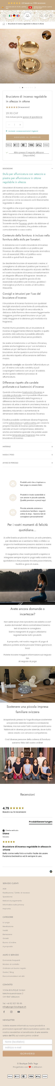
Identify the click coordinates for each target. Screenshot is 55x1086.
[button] (27, 107)
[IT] (11, 15)
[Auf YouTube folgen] (18, 1011)
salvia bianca (15, 423)
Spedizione (7, 896)
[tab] (40, 822)
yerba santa (30, 423)
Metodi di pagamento (12, 900)
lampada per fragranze (23, 435)
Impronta (7, 908)
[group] (27, 808)
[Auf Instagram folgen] (11, 1011)
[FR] (18, 15)
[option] (14, 15)
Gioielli (6, 938)
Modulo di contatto (11, 964)
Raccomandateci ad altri (14, 976)
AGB (4, 888)
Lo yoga (6, 922)
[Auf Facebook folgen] (4, 1011)
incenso (23, 223)
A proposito (8, 946)
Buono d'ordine (9, 942)
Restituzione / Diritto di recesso (16, 892)
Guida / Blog (8, 972)
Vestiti (5, 930)
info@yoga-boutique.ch (14, 1006)
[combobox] (11, 15)
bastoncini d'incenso (32, 392)
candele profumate (12, 395)
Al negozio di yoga (28, 661)
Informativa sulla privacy (13, 904)
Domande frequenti (11, 960)
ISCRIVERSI (27, 1054)
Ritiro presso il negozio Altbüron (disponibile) (29, 154)
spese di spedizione (32, 117)
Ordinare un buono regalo (14, 968)
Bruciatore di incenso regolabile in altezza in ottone (26, 24)
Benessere (7, 934)
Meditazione (8, 926)
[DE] (14, 15)
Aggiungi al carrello (27, 137)
